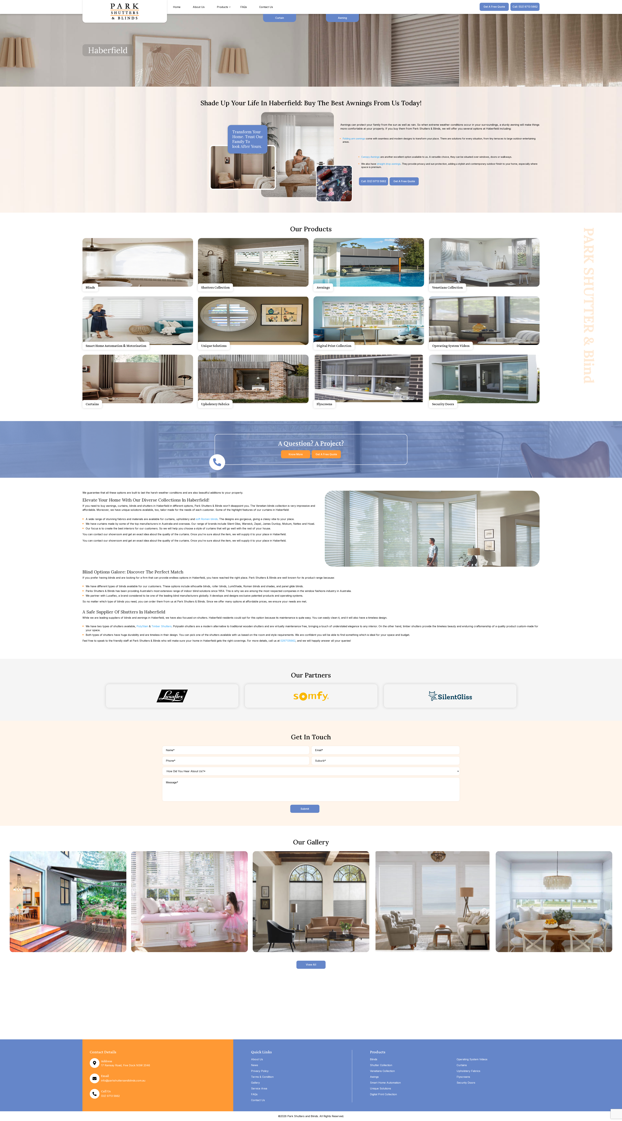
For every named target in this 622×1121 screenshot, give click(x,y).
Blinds (90, 287)
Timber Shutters (161, 626)
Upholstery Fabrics (215, 404)
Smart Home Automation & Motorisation (116, 346)
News (254, 1065)
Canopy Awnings (370, 156)
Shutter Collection (381, 1065)
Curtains (92, 404)
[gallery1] (68, 901)
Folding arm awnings (354, 138)
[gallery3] (311, 901)
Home (176, 7)
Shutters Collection (215, 287)
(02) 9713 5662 (110, 1096)
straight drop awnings (389, 163)
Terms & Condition (262, 1076)
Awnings (323, 287)
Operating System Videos (451, 346)
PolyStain (142, 626)
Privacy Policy (260, 1071)
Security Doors (443, 404)
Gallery (255, 1082)
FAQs (243, 7)
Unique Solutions (214, 346)
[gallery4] (432, 902)
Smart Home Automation (385, 1082)
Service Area (259, 1088)
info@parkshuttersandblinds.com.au (123, 1080)
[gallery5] (554, 901)
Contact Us (266, 7)
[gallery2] (189, 901)
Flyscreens (324, 404)
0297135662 (287, 640)
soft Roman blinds (207, 519)
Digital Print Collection (334, 346)
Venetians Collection (447, 287)
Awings (374, 1076)
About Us (199, 7)
